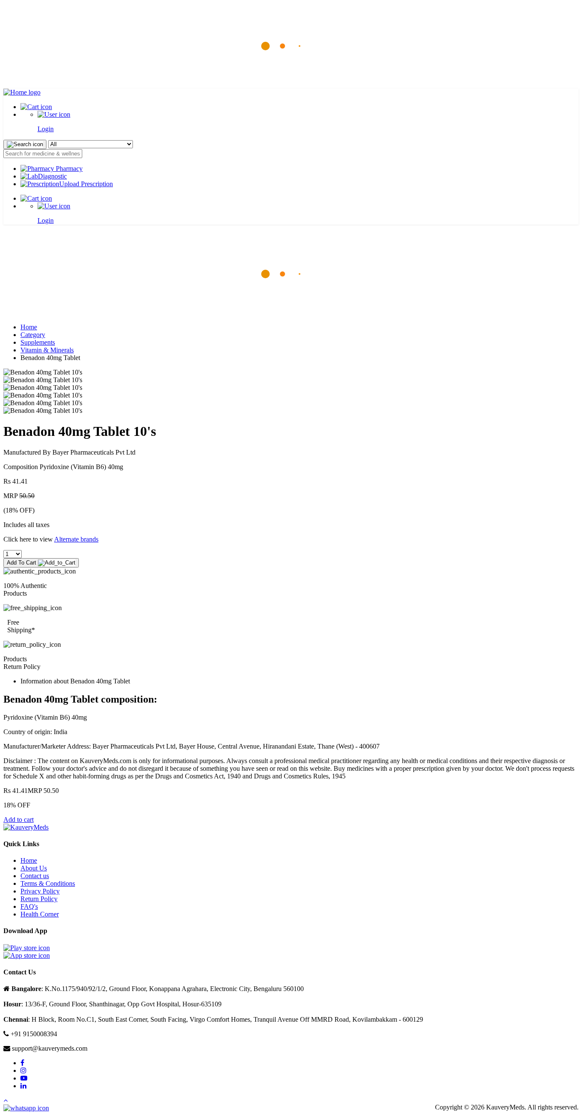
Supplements (37, 342)
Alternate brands (76, 539)
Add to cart (18, 819)
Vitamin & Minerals (47, 350)
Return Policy (39, 898)
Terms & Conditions (47, 883)
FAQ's (29, 906)
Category (32, 334)
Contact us (34, 875)
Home (28, 327)
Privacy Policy (40, 891)
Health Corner (39, 914)
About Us (33, 868)
